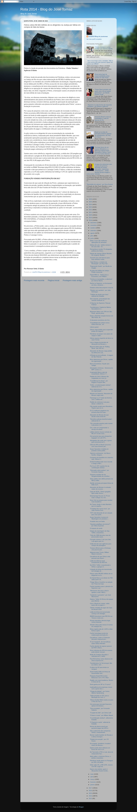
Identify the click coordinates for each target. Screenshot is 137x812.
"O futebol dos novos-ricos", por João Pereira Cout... (100, 509)
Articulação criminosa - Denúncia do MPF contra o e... (101, 368)
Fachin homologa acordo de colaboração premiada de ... (99, 634)
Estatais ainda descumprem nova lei (101, 287)
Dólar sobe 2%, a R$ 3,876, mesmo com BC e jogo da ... (101, 765)
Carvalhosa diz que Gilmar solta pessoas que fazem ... (100, 557)
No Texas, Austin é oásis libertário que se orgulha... (100, 505)
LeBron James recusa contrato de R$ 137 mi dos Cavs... (101, 432)
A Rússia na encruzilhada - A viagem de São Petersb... (101, 356)
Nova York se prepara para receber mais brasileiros (101, 501)
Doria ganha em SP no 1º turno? (100, 684)
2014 (90, 796)
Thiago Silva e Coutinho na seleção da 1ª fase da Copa (101, 582)
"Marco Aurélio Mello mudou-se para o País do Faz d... (101, 700)
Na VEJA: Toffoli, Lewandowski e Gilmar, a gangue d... (100, 565)
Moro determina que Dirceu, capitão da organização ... (101, 360)
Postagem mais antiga (72, 280)
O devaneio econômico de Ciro (100, 320)
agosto (92, 233)
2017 (90, 788)
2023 (90, 207)
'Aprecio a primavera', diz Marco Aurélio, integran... (100, 454)
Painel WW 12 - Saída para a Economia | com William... (99, 275)
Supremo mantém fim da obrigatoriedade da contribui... (100, 475)
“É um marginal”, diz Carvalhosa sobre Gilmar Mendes (100, 642)
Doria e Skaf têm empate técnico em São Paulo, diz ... (101, 316)
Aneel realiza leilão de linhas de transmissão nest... (100, 672)
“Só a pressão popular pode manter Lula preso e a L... (101, 424)
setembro (93, 230)
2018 (90, 220)
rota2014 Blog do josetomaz (98, 36)
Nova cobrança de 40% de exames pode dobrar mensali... (101, 651)
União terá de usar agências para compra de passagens (100, 544)
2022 (90, 209)
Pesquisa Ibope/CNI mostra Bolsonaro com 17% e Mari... (100, 676)
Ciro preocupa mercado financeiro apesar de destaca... (101, 705)
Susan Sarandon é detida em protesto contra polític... (99, 449)
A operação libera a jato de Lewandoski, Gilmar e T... (99, 373)
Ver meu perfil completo (94, 39)
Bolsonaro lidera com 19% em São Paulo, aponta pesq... (101, 312)
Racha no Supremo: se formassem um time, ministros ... (101, 284)
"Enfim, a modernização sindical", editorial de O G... (100, 385)
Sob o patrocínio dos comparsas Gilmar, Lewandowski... (100, 731)
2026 (90, 199)
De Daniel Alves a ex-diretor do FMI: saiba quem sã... (101, 578)
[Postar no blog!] (63, 272)
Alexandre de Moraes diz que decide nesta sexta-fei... (99, 415)
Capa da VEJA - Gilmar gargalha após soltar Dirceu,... (100, 492)
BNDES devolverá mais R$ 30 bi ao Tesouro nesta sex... (101, 617)
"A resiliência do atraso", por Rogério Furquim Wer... (99, 381)
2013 (90, 798)
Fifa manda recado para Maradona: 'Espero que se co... (101, 407)
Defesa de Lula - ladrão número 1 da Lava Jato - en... (100, 245)
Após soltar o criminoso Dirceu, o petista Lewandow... (100, 757)
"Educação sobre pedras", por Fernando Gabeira (99, 471)
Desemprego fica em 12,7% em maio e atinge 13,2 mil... (100, 496)
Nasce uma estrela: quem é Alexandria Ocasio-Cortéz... (99, 769)
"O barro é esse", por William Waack (101, 715)
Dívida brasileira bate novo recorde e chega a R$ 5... (101, 462)
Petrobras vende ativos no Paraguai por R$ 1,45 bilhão (101, 761)
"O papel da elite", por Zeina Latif (100, 712)
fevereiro (93, 782)
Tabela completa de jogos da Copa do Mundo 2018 (101, 608)
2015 (90, 793)
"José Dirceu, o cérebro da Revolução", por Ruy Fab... (99, 262)
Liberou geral (94, 327)
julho (92, 236)
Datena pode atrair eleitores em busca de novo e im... (100, 748)
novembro (93, 225)
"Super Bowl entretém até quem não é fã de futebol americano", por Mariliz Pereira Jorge (103, 92)
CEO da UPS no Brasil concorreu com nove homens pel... (100, 445)
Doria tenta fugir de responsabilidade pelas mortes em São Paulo (102, 76)
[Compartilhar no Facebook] (67, 272)
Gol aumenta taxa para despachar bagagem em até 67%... (101, 437)
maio (92, 774)
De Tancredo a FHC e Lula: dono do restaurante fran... (101, 752)
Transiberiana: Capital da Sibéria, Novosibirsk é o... (100, 308)
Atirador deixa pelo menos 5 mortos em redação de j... (101, 625)
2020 (90, 215)
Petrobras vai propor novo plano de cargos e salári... (101, 334)
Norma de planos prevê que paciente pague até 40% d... (99, 727)
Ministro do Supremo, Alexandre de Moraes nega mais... (101, 394)
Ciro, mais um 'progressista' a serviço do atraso (99, 428)
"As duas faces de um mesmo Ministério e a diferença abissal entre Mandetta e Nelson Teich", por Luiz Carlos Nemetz (103, 151)
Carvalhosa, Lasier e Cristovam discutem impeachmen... (100, 638)
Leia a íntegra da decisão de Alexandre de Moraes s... (99, 343)
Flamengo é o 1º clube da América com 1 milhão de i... (101, 398)
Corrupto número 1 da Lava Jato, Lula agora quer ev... (100, 540)
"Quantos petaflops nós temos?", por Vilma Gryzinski (100, 525)
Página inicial (53, 280)
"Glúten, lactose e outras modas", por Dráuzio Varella (104, 47)
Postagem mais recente (34, 280)
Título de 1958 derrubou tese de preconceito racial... (100, 536)
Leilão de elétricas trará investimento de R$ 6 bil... (99, 561)
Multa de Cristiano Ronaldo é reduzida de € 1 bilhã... (99, 655)
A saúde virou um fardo (97, 521)
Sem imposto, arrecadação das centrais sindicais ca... (100, 299)
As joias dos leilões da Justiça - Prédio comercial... (100, 271)
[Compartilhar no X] (65, 272)
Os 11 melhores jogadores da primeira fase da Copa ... (99, 411)
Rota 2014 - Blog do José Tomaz (46, 9)
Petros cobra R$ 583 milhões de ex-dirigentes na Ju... (101, 574)
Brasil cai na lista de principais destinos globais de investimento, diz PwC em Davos (103, 134)
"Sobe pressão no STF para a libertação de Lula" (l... (99, 696)
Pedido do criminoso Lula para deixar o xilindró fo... (99, 402)
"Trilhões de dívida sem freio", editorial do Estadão (99, 295)
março (92, 779)
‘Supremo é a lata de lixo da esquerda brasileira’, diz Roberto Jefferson (100, 105)
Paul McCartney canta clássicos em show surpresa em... (101, 659)
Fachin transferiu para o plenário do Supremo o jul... (101, 587)
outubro (93, 228)
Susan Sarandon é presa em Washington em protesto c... (99, 518)
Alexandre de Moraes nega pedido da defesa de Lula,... (101, 351)
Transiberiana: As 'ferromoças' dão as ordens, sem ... (101, 664)
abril (91, 776)
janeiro (92, 784)
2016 (90, 790)
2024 (90, 204)
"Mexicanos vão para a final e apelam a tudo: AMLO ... (99, 591)
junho (92, 238)
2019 (90, 217)
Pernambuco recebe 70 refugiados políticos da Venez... (101, 250)
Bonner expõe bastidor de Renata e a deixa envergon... (101, 735)
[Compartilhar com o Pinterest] (69, 272)
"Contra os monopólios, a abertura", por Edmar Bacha (101, 279)
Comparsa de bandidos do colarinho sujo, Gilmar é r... (101, 458)
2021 (90, 212)
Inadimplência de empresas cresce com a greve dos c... (101, 688)
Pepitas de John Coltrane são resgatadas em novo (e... (99, 377)
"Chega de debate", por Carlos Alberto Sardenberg (99, 692)
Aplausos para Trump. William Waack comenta (99, 553)
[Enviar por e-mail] (61, 272)
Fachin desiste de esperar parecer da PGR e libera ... (101, 646)
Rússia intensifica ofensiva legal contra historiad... (100, 621)
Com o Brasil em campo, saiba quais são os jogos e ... (99, 604)
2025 (90, 202)
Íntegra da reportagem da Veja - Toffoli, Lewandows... (100, 531)
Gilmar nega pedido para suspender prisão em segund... (101, 330)
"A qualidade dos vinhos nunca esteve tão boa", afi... (99, 323)
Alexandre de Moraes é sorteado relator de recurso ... (100, 488)
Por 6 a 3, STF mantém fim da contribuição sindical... (99, 466)
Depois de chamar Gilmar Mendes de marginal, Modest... (101, 254)
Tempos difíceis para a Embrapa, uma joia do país (100, 548)
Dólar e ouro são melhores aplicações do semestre (98, 241)
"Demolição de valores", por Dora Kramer (100, 184)
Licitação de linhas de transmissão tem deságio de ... (101, 570)
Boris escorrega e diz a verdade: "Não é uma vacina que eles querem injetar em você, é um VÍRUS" (100, 62)
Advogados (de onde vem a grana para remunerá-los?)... (101, 441)
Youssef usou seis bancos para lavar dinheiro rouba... (100, 258)
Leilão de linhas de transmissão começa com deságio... (100, 612)
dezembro (93, 222)
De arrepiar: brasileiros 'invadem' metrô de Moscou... (100, 744)
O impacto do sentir (96, 528)
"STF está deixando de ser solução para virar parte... (101, 513)
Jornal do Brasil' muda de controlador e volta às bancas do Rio (103, 118)
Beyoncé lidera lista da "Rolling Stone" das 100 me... (100, 347)
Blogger (81, 807)
